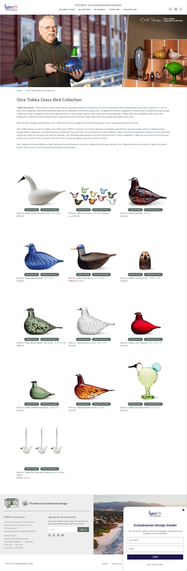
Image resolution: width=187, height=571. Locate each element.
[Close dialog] (183, 510)
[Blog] (62, 535)
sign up (83, 529)
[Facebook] (49, 535)
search (105, 563)
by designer (99, 9)
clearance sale (130, 9)
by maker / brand (67, 9)
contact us (116, 563)
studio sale (114, 9)
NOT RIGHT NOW (155, 565)
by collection (84, 9)
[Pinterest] (57, 535)
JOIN (155, 557)
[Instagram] (53, 535)
